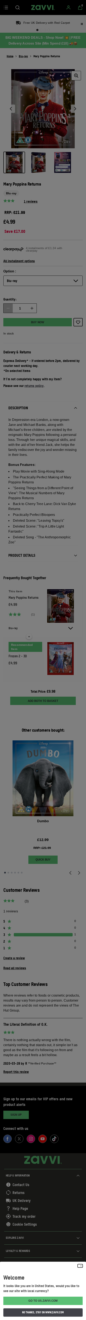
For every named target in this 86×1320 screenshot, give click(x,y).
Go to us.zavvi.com (43, 1300)
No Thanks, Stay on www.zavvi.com (43, 1312)
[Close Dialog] (80, 1266)
